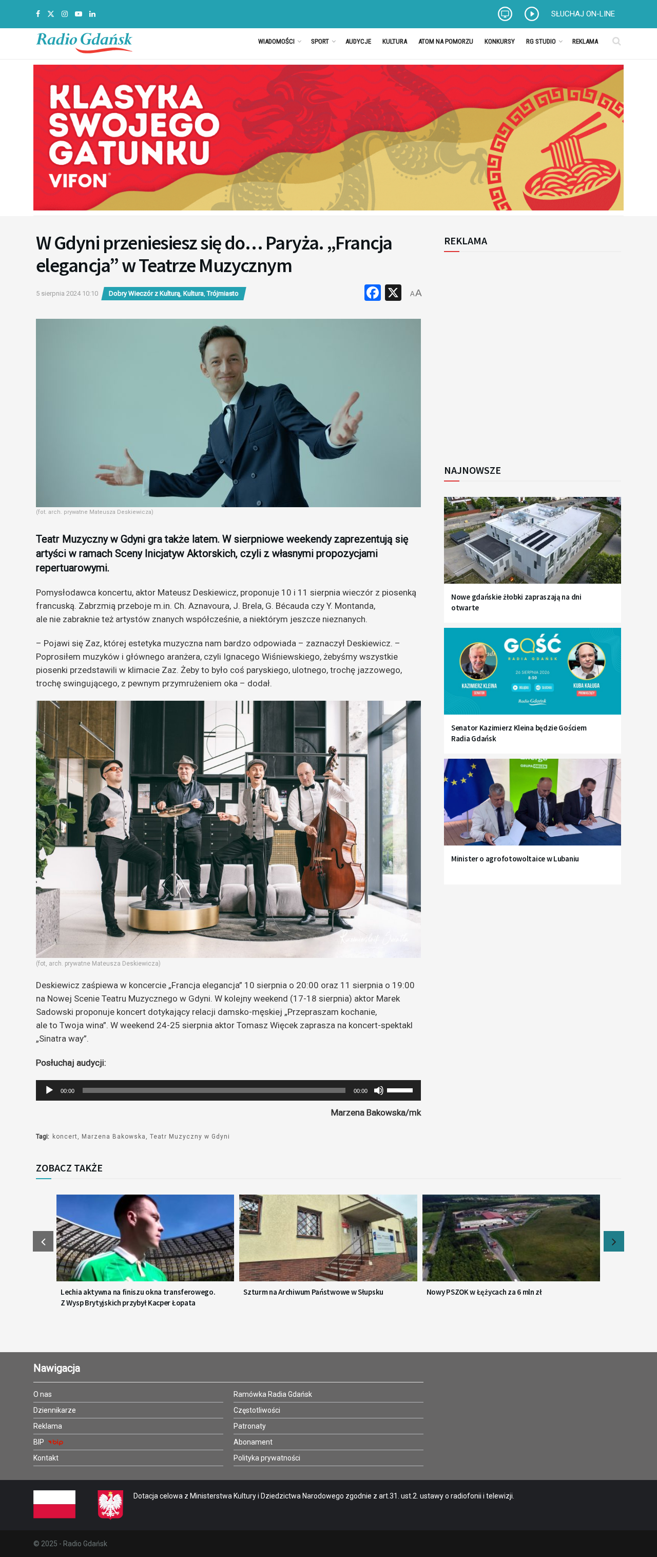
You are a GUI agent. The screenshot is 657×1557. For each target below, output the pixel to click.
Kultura (394, 41)
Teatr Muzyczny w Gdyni (190, 1136)
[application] (228, 1090)
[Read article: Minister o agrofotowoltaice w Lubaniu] (532, 808)
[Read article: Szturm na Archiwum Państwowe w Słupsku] (328, 1244)
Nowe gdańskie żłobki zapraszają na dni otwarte (516, 602)
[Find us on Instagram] (65, 14)
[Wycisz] (379, 1090)
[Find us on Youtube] (78, 14)
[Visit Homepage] (84, 41)
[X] (393, 293)
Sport (320, 41)
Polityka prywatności (267, 1458)
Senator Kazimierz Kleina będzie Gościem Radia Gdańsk (518, 733)
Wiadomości (276, 41)
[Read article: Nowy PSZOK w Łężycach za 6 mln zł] (511, 1244)
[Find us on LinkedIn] (92, 14)
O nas (42, 1394)
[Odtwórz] (49, 1090)
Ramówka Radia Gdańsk (273, 1394)
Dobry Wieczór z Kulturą (144, 293)
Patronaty (250, 1426)
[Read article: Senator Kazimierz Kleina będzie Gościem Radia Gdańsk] (532, 677)
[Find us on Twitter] (50, 14)
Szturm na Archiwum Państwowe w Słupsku (313, 1292)
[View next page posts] (614, 1241)
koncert (65, 1136)
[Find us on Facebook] (38, 14)
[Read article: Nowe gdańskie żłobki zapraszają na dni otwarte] (532, 546)
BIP (39, 1442)
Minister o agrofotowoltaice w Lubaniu (515, 858)
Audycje (358, 41)
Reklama (585, 41)
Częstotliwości (257, 1410)
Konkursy (500, 41)
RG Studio (541, 41)
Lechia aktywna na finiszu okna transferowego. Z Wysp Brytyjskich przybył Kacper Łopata (138, 1297)
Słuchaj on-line (583, 13)
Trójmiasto (223, 293)
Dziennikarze (54, 1410)
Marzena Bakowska (114, 1136)
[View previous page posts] (43, 1241)
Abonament (253, 1442)
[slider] (401, 1089)
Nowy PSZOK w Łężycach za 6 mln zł (484, 1292)
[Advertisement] (528, 352)
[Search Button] (616, 41)
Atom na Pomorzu (445, 41)
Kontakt (46, 1458)
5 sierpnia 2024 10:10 (67, 293)
